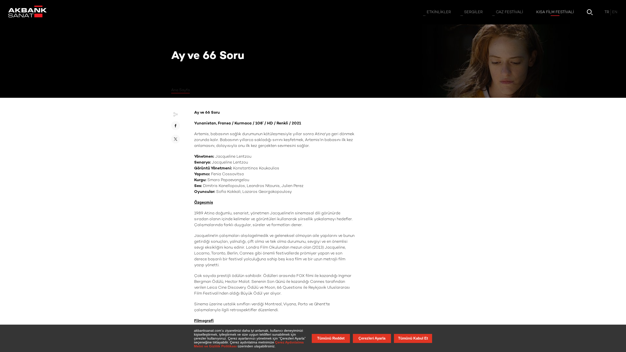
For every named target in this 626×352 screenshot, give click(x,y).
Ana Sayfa (180, 90)
